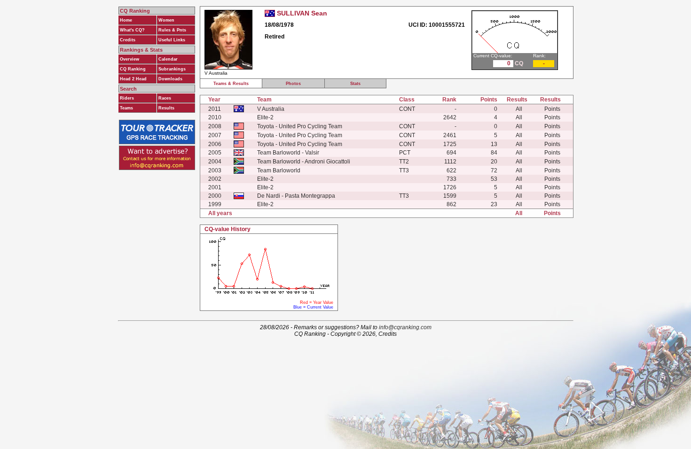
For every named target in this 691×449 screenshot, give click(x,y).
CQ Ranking (133, 69)
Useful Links (171, 40)
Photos (293, 83)
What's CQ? (132, 30)
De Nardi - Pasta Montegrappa (296, 196)
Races (164, 98)
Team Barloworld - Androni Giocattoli (303, 161)
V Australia (270, 109)
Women (166, 20)
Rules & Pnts (172, 30)
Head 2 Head (133, 79)
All (519, 109)
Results (166, 108)
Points (552, 109)
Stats (355, 83)
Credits (127, 40)
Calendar (168, 59)
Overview (129, 59)
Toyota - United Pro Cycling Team (299, 126)
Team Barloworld (278, 170)
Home (126, 20)
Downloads (170, 79)
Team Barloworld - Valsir (288, 152)
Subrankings (172, 69)
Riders (127, 98)
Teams (126, 108)
